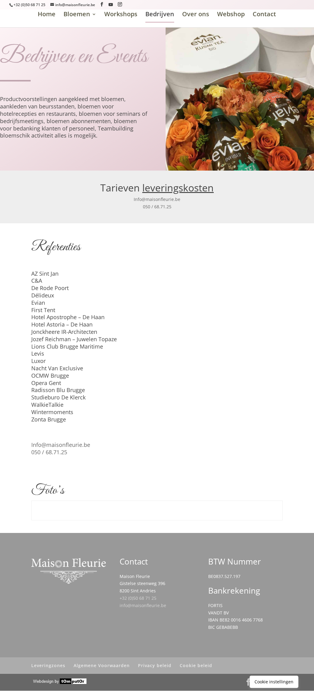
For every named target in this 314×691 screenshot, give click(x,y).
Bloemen (76, 15)
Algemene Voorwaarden (102, 665)
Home (47, 15)
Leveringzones (48, 665)
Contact (264, 14)
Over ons (195, 15)
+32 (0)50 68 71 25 (138, 598)
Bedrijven (159, 15)
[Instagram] (120, 4)
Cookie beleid (196, 665)
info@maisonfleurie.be (143, 605)
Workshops (120, 15)
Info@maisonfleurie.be (157, 199)
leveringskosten (178, 187)
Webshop (231, 15)
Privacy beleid (154, 665)
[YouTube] (111, 4)
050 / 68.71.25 (157, 207)
